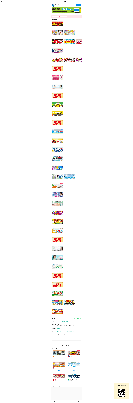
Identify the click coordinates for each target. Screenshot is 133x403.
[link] (53, 5)
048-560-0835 (59, 328)
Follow (78, 5)
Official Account (78, 318)
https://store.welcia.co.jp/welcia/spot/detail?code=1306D (66, 331)
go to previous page (1, 1)
